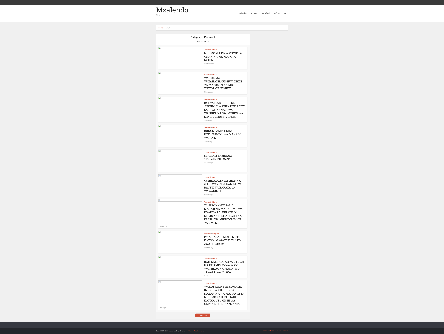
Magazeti (215, 233)
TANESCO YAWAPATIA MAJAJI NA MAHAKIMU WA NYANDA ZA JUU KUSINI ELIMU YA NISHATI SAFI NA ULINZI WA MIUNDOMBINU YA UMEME (223, 214)
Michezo (254, 13)
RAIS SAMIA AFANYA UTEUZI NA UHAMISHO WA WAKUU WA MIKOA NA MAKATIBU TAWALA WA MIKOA (224, 267)
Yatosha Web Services (195, 331)
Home (160, 28)
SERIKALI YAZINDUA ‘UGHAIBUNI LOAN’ (218, 157)
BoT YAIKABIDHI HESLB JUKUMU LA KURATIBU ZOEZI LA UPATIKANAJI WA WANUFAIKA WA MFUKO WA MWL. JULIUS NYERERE (224, 110)
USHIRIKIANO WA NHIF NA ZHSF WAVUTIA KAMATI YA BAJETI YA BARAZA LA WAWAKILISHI (223, 186)
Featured (207, 50)
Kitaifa (214, 50)
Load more (203, 315)
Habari (242, 13)
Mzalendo (172, 9)
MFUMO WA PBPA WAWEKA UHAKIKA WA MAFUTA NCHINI (223, 56)
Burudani (265, 13)
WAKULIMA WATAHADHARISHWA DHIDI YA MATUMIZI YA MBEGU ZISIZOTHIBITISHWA (223, 83)
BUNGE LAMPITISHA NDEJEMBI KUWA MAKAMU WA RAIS (223, 134)
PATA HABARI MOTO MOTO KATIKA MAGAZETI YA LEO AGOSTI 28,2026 (222, 240)
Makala (276, 13)
